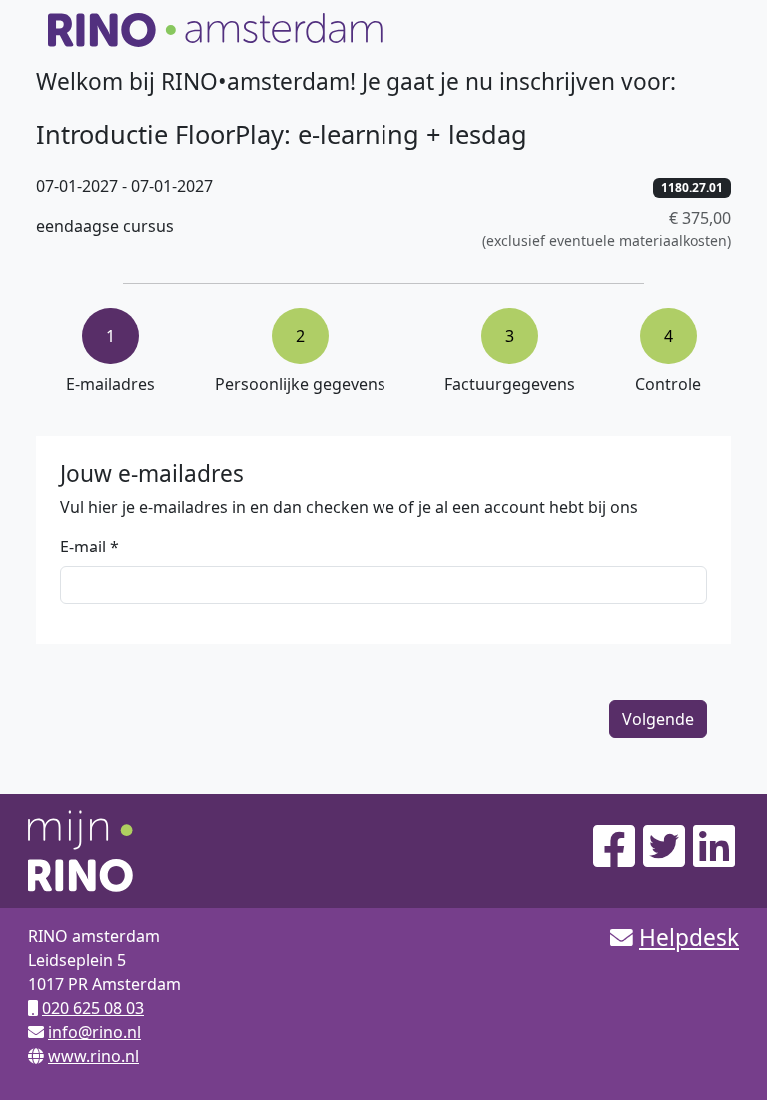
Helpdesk (689, 937)
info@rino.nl (94, 1032)
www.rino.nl (93, 1056)
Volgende (658, 719)
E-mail (83, 546)
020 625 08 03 (93, 1008)
